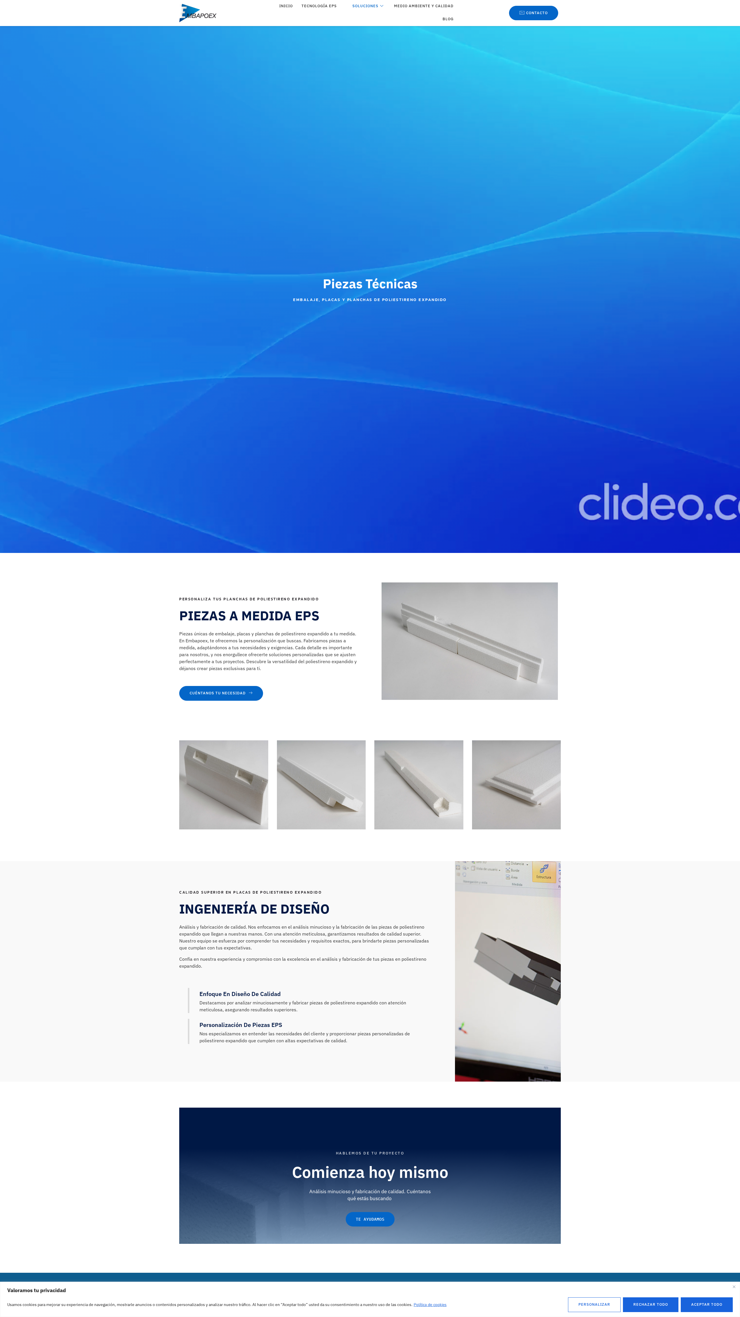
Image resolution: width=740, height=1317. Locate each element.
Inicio (286, 5)
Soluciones (365, 5)
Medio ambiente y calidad (424, 5)
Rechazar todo (650, 1304)
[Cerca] (733, 1286)
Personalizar (594, 1304)
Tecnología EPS (319, 5)
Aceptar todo (706, 1304)
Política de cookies (430, 1304)
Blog (448, 18)
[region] (370, 1299)
